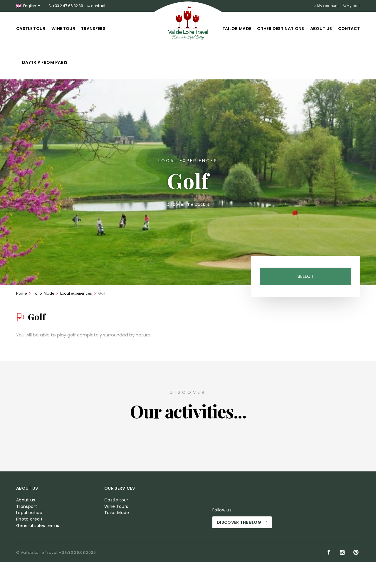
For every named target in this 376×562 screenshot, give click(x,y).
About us (321, 28)
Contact (349, 28)
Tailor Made (236, 28)
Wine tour (63, 28)
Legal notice (29, 512)
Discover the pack (187, 204)
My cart (353, 5)
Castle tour (31, 28)
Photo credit (29, 519)
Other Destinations (280, 28)
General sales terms (37, 525)
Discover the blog (239, 522)
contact (97, 5)
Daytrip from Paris (45, 62)
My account (327, 5)
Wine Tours (116, 506)
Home (21, 293)
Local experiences (76, 293)
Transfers (93, 28)
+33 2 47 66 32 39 (67, 5)
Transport (26, 506)
